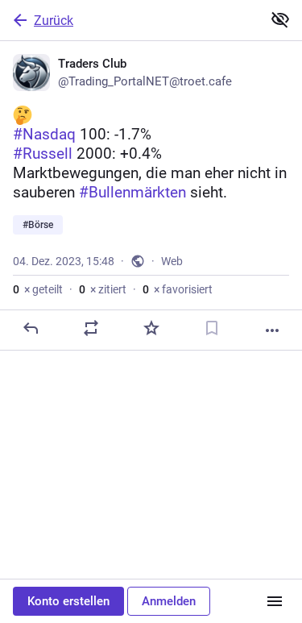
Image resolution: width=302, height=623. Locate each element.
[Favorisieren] (151, 328)
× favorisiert (178, 289)
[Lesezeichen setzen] (211, 328)
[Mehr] (272, 330)
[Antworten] (30, 328)
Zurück (53, 20)
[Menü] (274, 601)
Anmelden (169, 601)
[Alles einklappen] (280, 19)
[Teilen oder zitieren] (91, 328)
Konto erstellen (68, 601)
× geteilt (38, 289)
